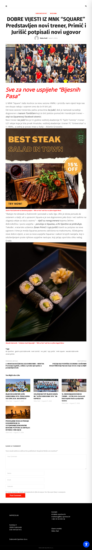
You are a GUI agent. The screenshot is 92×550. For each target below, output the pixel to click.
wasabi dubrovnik (72, 351)
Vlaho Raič (43, 38)
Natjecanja (53, 13)
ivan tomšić (35, 351)
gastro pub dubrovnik (22, 351)
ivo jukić (44, 351)
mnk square (60, 351)
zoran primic (10, 354)
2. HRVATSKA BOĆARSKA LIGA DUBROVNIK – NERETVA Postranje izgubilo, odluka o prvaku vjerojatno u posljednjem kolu (25, 366)
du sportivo (10, 351)
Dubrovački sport (41, 13)
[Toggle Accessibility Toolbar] (86, 544)
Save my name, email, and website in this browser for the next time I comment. (37, 492)
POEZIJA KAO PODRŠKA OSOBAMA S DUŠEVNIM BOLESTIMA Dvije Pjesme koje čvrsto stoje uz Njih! (67, 365)
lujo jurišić (51, 351)
